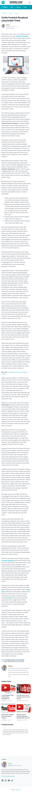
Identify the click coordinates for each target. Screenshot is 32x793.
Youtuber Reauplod (7, 560)
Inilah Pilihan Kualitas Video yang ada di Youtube (7, 716)
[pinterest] (19, 660)
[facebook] (5, 660)
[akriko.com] (16, 2)
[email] (22, 660)
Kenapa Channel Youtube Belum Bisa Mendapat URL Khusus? (23, 716)
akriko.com (18, 789)
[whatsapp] (12, 660)
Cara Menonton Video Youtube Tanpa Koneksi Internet (23, 697)
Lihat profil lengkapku (9, 776)
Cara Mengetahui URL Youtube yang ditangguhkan (7, 697)
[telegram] (15, 660)
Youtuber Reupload (22, 36)
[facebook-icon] (2, 781)
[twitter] (9, 660)
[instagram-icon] (6, 781)
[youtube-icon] (9, 781)
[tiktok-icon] (12, 781)
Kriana (10, 763)
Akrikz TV (10, 598)
